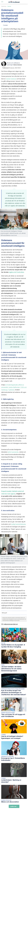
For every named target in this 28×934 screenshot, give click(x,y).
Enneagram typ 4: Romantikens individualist (13, 759)
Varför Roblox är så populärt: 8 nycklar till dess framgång (13, 646)
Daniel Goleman (11, 79)
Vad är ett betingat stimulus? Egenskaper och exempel (12, 737)
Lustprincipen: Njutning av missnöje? (11, 781)
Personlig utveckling (7, 756)
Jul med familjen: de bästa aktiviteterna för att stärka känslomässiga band (11, 669)
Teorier (9, 6)
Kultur (3, 643)
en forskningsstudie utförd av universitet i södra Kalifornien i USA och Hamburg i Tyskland (14, 387)
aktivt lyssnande (13, 452)
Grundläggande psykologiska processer (12, 688)
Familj (3, 665)
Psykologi (3, 6)
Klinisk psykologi (6, 800)
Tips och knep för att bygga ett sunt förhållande (13, 715)
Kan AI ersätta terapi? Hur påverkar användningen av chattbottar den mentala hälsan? (13, 693)
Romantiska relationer (8, 712)
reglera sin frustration (16, 272)
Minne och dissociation (10, 802)
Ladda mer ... (14, 806)
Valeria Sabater (17, 64)
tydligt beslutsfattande (18, 524)
